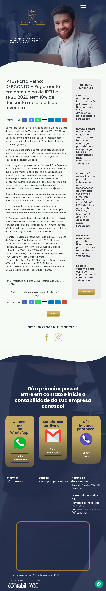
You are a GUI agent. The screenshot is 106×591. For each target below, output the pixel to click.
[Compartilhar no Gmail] (64, 120)
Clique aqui (86, 454)
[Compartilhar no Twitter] (44, 119)
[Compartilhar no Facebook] (24, 120)
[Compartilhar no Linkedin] (51, 120)
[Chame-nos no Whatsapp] (99, 584)
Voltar (53, 313)
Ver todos (86, 291)
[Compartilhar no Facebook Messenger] (31, 120)
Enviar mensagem (20, 458)
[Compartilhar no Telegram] (58, 120)
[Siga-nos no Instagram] (58, 338)
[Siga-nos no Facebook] (46, 338)
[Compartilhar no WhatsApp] (38, 120)
